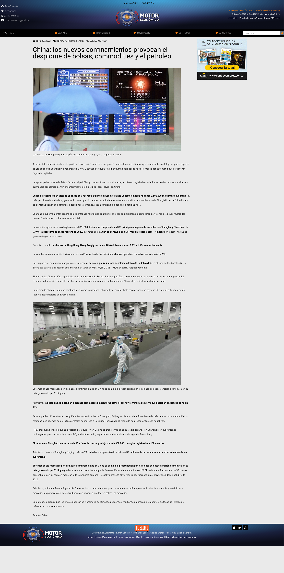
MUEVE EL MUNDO (96, 40)
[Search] (282, 33)
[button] (254, 10)
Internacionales (76, 40)
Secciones (10, 33)
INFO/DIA (61, 40)
